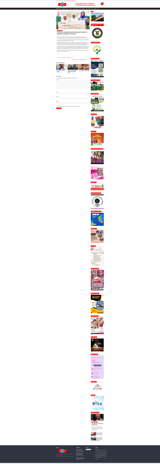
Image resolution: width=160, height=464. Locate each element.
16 (99, 454)
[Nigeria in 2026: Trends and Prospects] (61, 64)
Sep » (98, 459)
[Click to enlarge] (97, 356)
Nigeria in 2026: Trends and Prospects (60, 71)
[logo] (62, 449)
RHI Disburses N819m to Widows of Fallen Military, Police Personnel (79, 454)
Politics (60, 8)
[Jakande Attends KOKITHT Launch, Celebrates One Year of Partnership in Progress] (93, 432)
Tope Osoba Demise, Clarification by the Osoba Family (97, 424)
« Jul (96, 459)
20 (105, 454)
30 (99, 457)
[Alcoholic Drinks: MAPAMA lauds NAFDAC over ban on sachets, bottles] (73, 64)
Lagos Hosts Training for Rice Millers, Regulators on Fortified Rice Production (80, 458)
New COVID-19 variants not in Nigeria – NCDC (65, 57)
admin (98, 425)
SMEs (92, 8)
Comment (58, 79)
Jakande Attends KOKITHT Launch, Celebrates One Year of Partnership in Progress (100, 433)
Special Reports (75, 8)
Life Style (70, 8)
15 (97, 454)
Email (57, 96)
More (95, 8)
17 (100, 454)
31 (100, 457)
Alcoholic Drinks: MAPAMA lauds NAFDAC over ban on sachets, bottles (72, 71)
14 (96, 454)
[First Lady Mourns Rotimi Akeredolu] (84, 64)
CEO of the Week (88, 8)
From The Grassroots (59, 30)
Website (57, 101)
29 (97, 457)
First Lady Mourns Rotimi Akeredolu (84, 70)
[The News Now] (57, 9)
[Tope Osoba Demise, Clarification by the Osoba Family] (97, 414)
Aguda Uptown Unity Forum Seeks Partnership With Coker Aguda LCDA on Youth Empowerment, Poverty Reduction (100, 439)
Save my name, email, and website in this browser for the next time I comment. (68, 106)
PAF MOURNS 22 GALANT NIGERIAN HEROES (80, 59)
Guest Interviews (82, 8)
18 (102, 454)
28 (96, 457)
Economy (63, 8)
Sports (67, 8)
